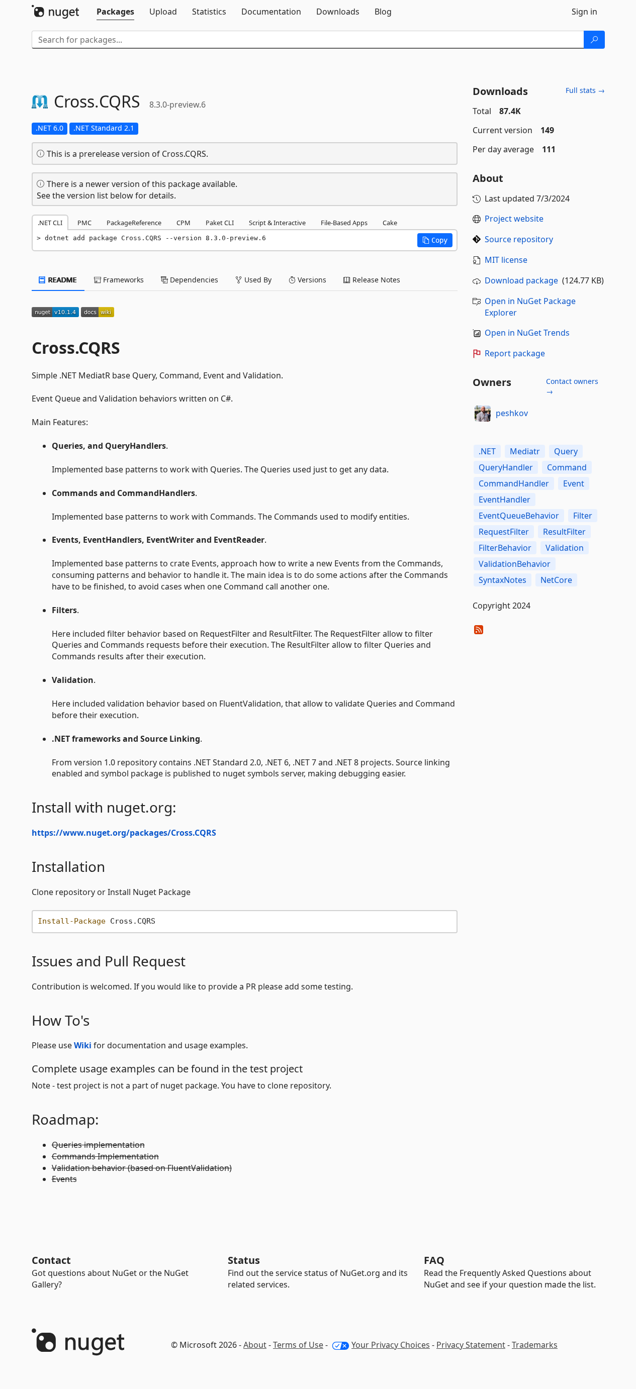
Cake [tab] (390, 222)
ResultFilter (564, 531)
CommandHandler (514, 483)
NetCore (556, 579)
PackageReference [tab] (134, 222)
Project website (514, 218)
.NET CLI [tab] (50, 222)
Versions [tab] (311, 279)
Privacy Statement (470, 1344)
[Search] (594, 40)
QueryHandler (506, 467)
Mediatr (525, 451)
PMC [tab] (84, 222)
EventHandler (504, 499)
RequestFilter (504, 531)
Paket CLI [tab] (220, 222)
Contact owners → (572, 386)
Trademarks (535, 1344)
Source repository (519, 239)
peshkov (512, 413)
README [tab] (61, 279)
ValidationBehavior (515, 563)
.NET (487, 451)
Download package (521, 280)
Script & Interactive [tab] (277, 222)
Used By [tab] (256, 279)
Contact (51, 1260)
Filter (582, 515)
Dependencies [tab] (193, 279)
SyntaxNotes (502, 579)
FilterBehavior (505, 547)
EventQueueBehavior (519, 515)
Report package (515, 353)
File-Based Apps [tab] (344, 222)
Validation (565, 547)
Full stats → (585, 90)
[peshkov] (483, 414)
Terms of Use (298, 1344)
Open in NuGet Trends (527, 332)
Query (566, 451)
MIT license (506, 259)
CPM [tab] (183, 222)
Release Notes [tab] (375, 279)
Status (244, 1260)
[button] (434, 240)
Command (567, 467)
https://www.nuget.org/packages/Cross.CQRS (124, 832)
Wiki (83, 1045)
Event (573, 483)
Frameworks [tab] (122, 279)
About (254, 1344)
